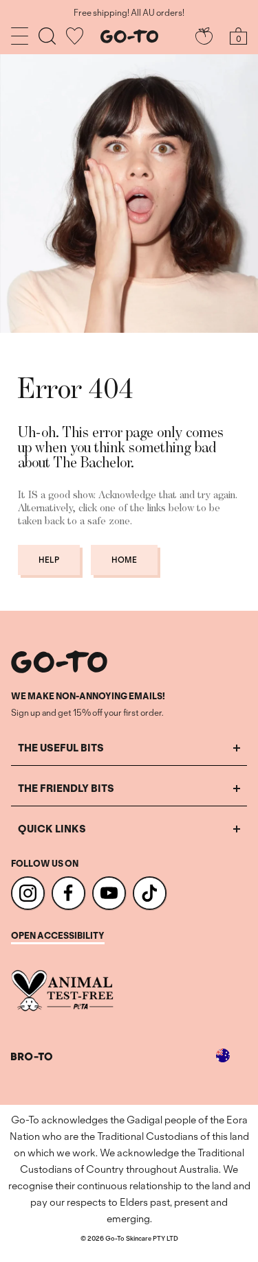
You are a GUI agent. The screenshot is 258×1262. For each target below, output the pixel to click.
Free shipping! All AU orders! (129, 13)
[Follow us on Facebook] (68, 893)
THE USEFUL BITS (61, 747)
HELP (49, 559)
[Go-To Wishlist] (74, 36)
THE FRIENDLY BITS (66, 788)
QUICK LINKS (52, 828)
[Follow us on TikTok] (149, 893)
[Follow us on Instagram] (27, 893)
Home (124, 559)
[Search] (47, 36)
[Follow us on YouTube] (109, 893)
